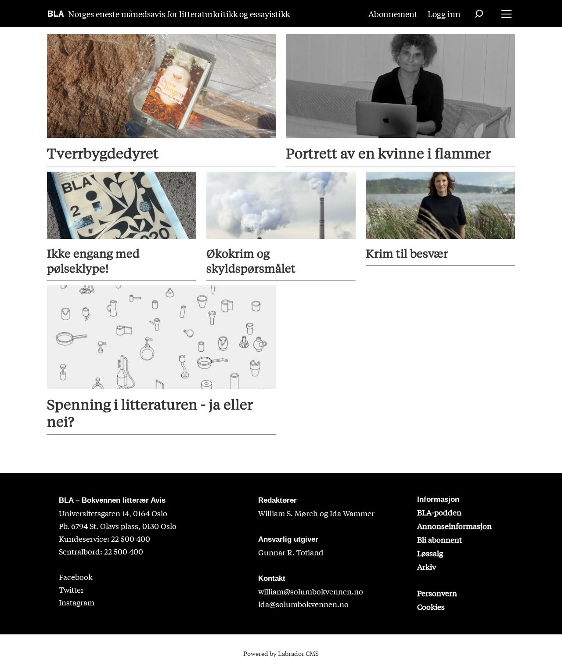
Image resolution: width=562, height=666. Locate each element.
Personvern (437, 592)
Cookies (431, 606)
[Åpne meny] (506, 14)
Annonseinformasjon (454, 525)
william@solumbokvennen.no (310, 591)
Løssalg (430, 552)
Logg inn (444, 13)
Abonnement (393, 13)
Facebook (76, 576)
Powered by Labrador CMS (281, 653)
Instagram (76, 602)
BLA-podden (439, 512)
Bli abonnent (439, 539)
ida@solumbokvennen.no (303, 603)
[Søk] (479, 13)
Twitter (71, 589)
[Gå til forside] (56, 14)
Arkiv (426, 566)
